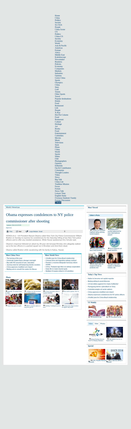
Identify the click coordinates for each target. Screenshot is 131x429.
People (57, 27)
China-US (59, 36)
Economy (59, 41)
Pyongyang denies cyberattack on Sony (101, 287)
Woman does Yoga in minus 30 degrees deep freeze (70, 306)
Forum (57, 189)
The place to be (115, 317)
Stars (57, 87)
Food (57, 103)
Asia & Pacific (61, 46)
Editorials (59, 166)
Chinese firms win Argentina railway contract (61, 260)
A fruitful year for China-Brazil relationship (60, 258)
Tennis (57, 92)
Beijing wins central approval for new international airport (114, 232)
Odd (56, 159)
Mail (20, 231)
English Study (60, 196)
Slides (57, 156)
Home (57, 15)
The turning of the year (14, 258)
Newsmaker (60, 59)
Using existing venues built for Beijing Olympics (96, 339)
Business (58, 62)
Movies (58, 138)
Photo (57, 147)
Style (57, 145)
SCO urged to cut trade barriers (115, 249)
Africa (57, 52)
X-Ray (57, 112)
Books (57, 129)
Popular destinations (63, 99)
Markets (58, 71)
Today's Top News (95, 274)
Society (58, 22)
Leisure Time (60, 193)
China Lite (59, 182)
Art (56, 126)
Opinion (58, 76)
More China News (13, 255)
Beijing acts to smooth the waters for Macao (22, 269)
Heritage (58, 124)
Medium (35, 231)
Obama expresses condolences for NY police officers (106, 295)
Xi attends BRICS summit (114, 361)
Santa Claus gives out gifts (14, 306)
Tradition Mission (62, 184)
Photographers (61, 161)
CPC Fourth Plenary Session (97, 361)
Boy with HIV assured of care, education (20, 263)
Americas (59, 48)
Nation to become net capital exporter (101, 278)
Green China (60, 78)
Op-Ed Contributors (63, 168)
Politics (58, 20)
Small (40, 231)
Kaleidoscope (60, 57)
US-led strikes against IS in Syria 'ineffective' (103, 284)
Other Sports (60, 94)
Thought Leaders (62, 172)
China (57, 18)
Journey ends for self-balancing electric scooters (23, 265)
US (56, 32)
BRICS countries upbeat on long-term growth (32, 306)
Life (56, 108)
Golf (57, 89)
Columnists (59, 170)
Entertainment (60, 133)
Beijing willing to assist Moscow (99, 281)
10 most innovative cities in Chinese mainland (51, 292)
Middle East (60, 55)
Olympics (59, 82)
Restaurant (59, 106)
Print (10, 231)
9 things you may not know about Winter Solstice (32, 292)
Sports (57, 80)
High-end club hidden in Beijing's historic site (114, 266)
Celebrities (59, 136)
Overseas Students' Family (65, 198)
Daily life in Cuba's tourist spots (56, 269)
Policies (58, 64)
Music (57, 140)
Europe (58, 50)
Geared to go (97, 317)
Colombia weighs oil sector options (100, 289)
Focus (57, 186)
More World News (52, 255)
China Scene (60, 29)
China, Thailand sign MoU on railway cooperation (63, 267)
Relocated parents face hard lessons (97, 249)
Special (90, 346)
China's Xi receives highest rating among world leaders (97, 232)
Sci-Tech (58, 25)
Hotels (57, 101)
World (57, 43)
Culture (58, 122)
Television (59, 142)
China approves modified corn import (19, 267)
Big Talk (58, 179)
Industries (59, 73)
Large (31, 231)
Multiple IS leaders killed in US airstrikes (60, 271)
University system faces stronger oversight (21, 260)
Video (57, 175)
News (57, 177)
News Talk (59, 191)
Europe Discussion (62, 200)
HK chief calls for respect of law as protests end (96, 266)
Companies (59, 69)
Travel (57, 96)
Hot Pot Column (61, 115)
